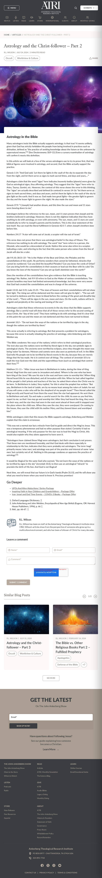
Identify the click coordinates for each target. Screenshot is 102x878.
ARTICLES (16, 35)
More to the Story (11, 772)
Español (7, 818)
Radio (6, 791)
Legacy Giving (42, 794)
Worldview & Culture (27, 58)
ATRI (39, 787)
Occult (9, 58)
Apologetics (63, 658)
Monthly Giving (43, 798)
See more (51, 678)
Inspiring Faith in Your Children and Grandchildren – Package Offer (43, 491)
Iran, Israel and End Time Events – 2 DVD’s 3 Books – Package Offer (44, 494)
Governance (41, 826)
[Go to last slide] (84, 596)
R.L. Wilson (9, 53)
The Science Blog (43, 776)
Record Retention (44, 838)
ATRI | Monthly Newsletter (47, 772)
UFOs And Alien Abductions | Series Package (33, 488)
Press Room (41, 830)
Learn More (51, 749)
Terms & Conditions (67, 873)
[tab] (17, 596)
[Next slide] (95, 596)
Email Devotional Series (79, 772)
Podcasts (7, 787)
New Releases (9, 810)
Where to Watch (10, 776)
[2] (18, 363)
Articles (40, 768)
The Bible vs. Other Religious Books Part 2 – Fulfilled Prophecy (73, 647)
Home (7, 35)
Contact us (30, 873)
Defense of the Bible (67, 665)
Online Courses (76, 768)
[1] (27, 152)
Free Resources (10, 814)
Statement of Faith (44, 822)
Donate (88, 8)
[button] (75, 7)
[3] (17, 454)
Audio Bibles (42, 791)
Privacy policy (46, 873)
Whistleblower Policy (45, 834)
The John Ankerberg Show (14, 768)
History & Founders (44, 818)
